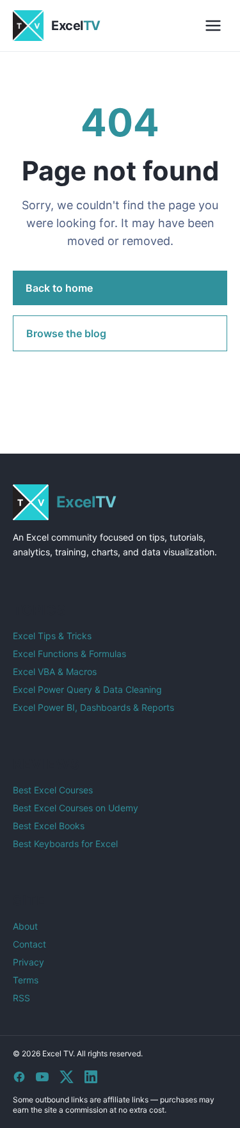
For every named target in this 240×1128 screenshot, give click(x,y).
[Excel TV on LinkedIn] (90, 1076)
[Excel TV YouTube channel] (42, 1076)
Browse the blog (66, 333)
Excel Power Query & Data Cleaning (87, 689)
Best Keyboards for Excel (65, 843)
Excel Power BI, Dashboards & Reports (93, 707)
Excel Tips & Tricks (52, 635)
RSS (21, 997)
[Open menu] (213, 26)
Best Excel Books (48, 825)
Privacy (28, 962)
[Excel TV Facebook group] (19, 1076)
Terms (25, 979)
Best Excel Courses (53, 789)
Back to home (59, 288)
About (25, 926)
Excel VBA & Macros (55, 671)
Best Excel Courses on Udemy (75, 807)
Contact (29, 944)
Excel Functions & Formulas (69, 653)
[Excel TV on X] (66, 1076)
